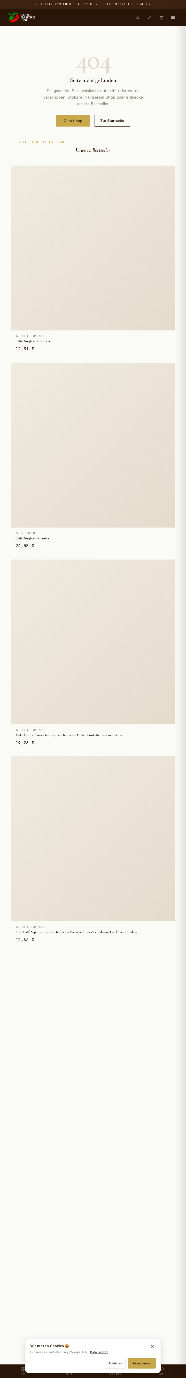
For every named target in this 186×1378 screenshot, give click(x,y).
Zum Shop (73, 121)
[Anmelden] (149, 17)
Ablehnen (115, 1363)
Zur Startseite (112, 121)
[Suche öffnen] (138, 17)
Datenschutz (99, 1352)
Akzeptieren (142, 1363)
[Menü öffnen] (173, 17)
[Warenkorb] (161, 17)
